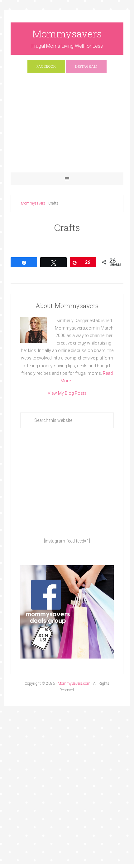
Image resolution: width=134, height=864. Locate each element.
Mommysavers (67, 33)
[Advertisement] (67, 125)
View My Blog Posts (67, 393)
